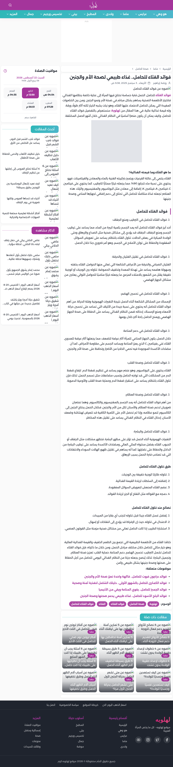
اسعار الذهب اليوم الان (114, 704)
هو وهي (161, 14)
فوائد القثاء (163, 95)
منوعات (36, 741)
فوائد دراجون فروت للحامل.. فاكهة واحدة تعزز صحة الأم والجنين (125, 576)
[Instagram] (148, 739)
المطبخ (91, 14)
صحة (38, 735)
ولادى (110, 14)
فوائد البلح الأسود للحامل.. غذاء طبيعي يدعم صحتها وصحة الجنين (123, 596)
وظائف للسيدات (32, 746)
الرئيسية (123, 725)
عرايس (142, 14)
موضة (80, 746)
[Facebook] (167, 739)
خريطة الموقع (90, 704)
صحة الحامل (137, 604)
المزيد (13, 14)
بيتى (74, 14)
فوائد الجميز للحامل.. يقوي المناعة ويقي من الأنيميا (133, 589)
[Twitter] (157, 739)
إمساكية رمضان (32, 730)
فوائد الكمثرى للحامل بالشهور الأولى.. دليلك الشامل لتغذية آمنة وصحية (119, 583)
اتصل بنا (51, 704)
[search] (10, 5)
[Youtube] (138, 739)
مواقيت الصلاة (32, 725)
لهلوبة (115, 110)
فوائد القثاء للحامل (82, 604)
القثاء (102, 604)
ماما (126, 14)
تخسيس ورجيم (52, 14)
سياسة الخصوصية (69, 704)
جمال (30, 14)
